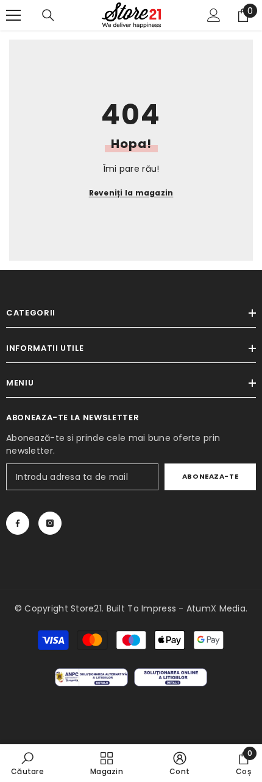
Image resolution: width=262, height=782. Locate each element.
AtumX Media (216, 608)
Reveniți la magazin (131, 193)
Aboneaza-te (210, 476)
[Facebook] (17, 523)
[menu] (13, 15)
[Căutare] (48, 15)
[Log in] (214, 15)
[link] (27, 763)
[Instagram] (50, 523)
